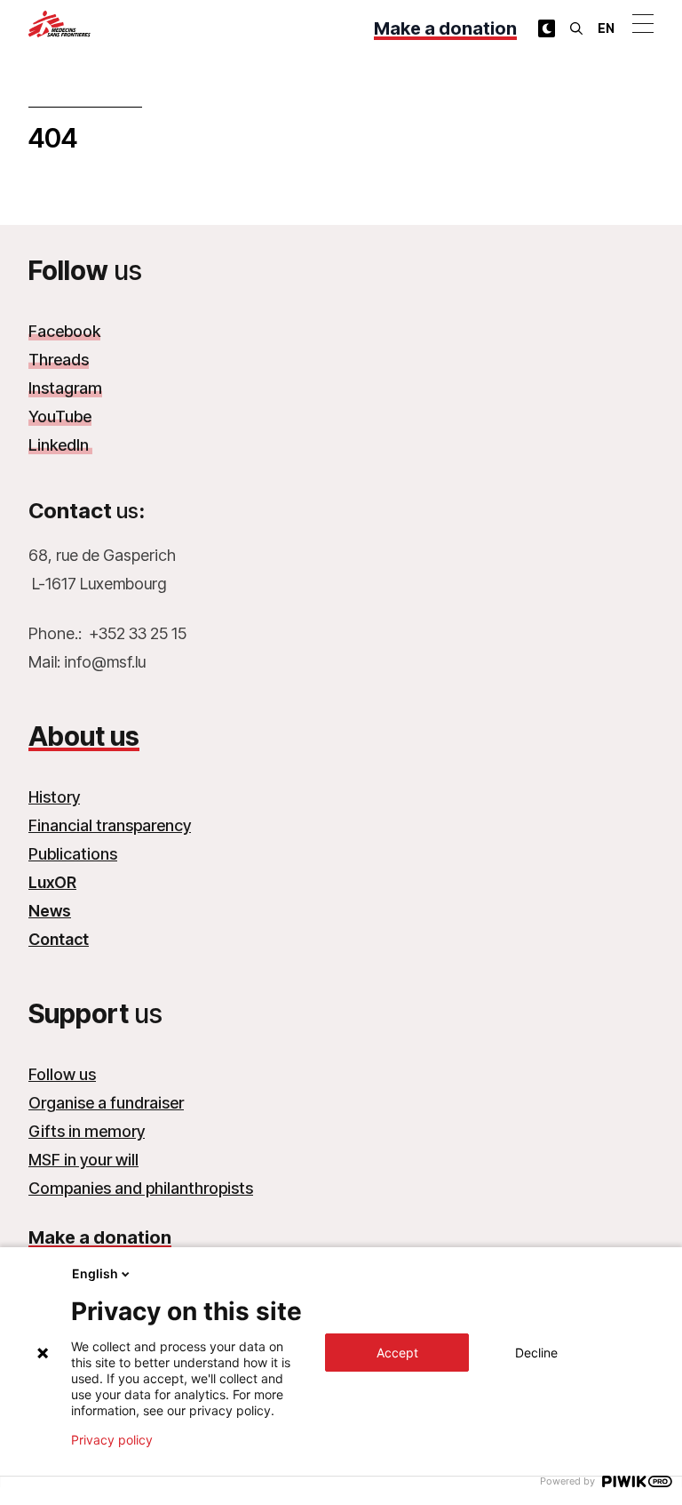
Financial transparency (109, 825)
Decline (536, 1352)
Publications (72, 854)
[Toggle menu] (643, 23)
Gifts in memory (86, 1131)
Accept (397, 1352)
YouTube (59, 416)
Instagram (65, 388)
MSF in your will (83, 1159)
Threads (58, 359)
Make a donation (445, 28)
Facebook (64, 331)
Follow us (62, 1074)
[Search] (576, 28)
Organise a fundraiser (106, 1102)
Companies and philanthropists (140, 1188)
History (54, 797)
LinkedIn (60, 445)
